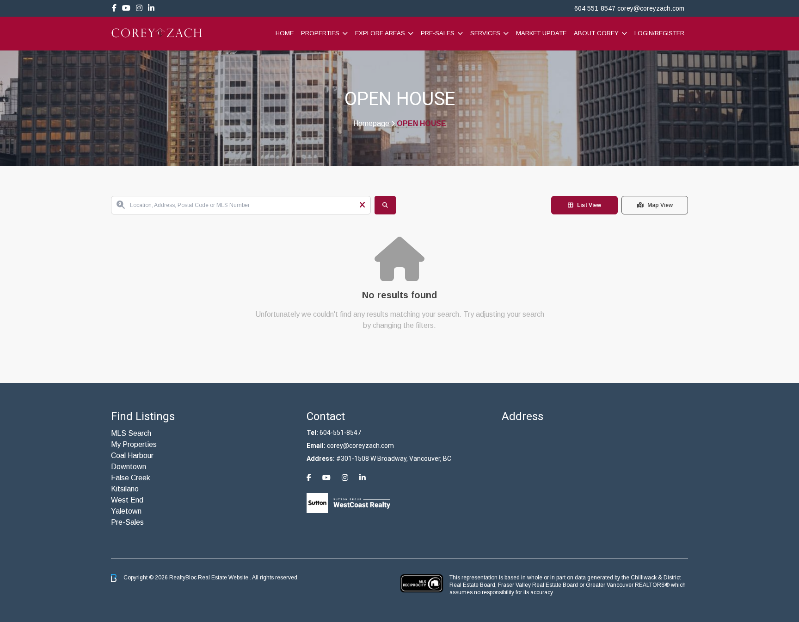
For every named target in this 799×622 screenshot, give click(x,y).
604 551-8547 (594, 8)
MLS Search (131, 433)
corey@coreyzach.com (650, 8)
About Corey (596, 33)
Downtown (128, 467)
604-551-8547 (340, 432)
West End (127, 500)
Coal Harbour (132, 455)
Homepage (371, 123)
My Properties (134, 444)
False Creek (130, 478)
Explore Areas (380, 33)
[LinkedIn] (151, 8)
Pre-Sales (438, 33)
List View (589, 205)
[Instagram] (139, 8)
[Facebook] (114, 8)
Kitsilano (125, 489)
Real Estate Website (224, 577)
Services (485, 33)
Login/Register (659, 33)
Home (285, 33)
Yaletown (126, 511)
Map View (660, 205)
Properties (320, 33)
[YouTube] (126, 8)
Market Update (541, 33)
